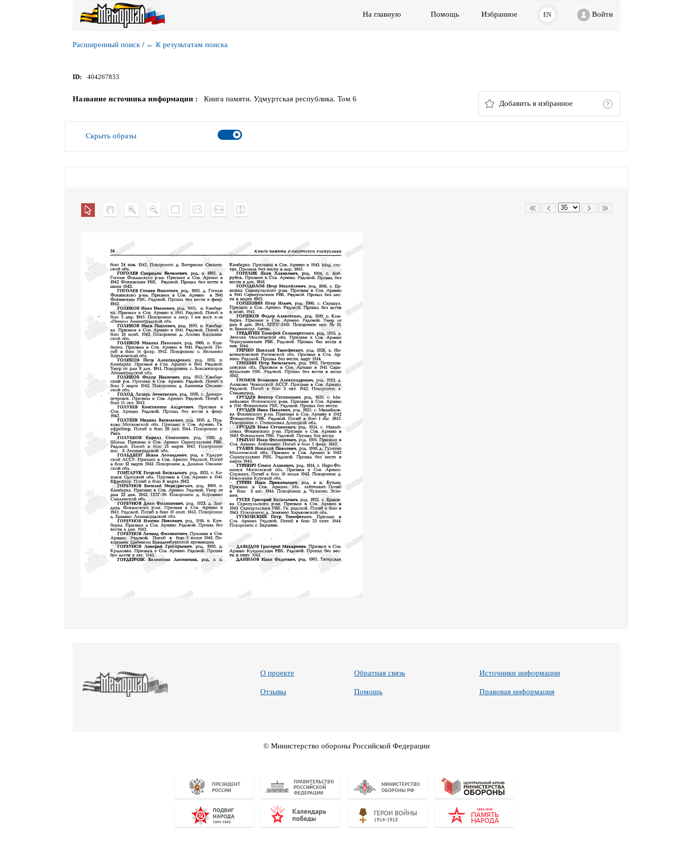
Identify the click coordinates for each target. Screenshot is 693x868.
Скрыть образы (111, 136)
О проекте (277, 673)
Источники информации (519, 673)
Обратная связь (379, 673)
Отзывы (273, 692)
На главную (382, 14)
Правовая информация (517, 692)
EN (547, 14)
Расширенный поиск (106, 45)
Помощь (368, 692)
